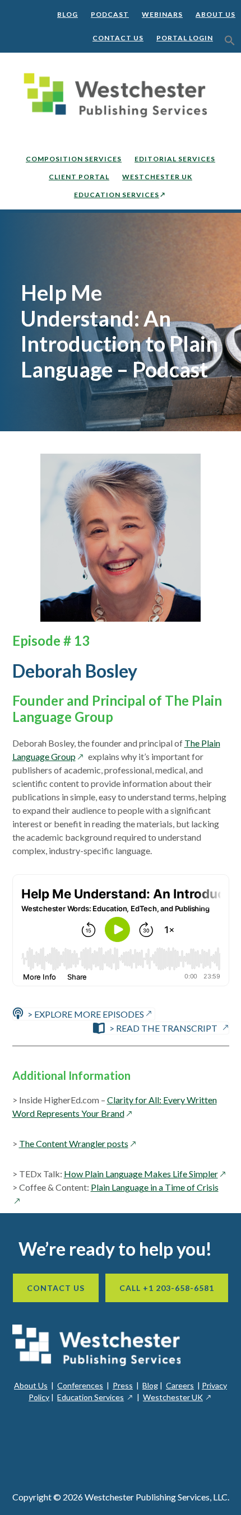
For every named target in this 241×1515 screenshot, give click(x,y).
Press (123, 1385)
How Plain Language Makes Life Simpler (146, 1173)
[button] (230, 41)
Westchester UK (177, 1397)
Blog (67, 14)
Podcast (110, 14)
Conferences (80, 1385)
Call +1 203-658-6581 (166, 1288)
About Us (215, 14)
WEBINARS (162, 14)
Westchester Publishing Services (120, 95)
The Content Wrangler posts (79, 1143)
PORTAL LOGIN (184, 38)
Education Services (95, 1397)
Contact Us (117, 38)
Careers (180, 1385)
